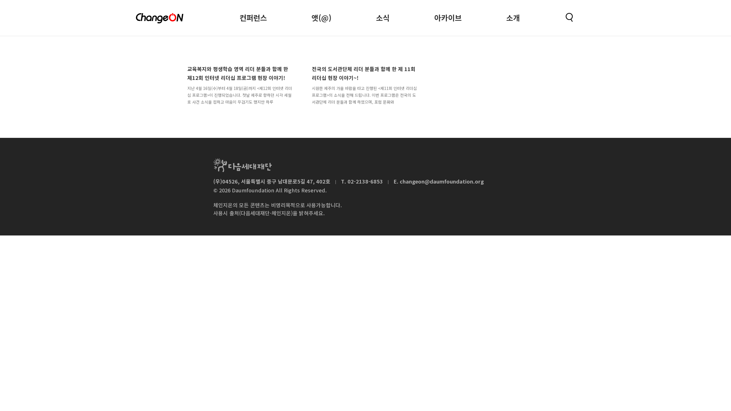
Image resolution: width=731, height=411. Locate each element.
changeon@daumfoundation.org (442, 181)
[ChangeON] (160, 18)
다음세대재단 (242, 165)
